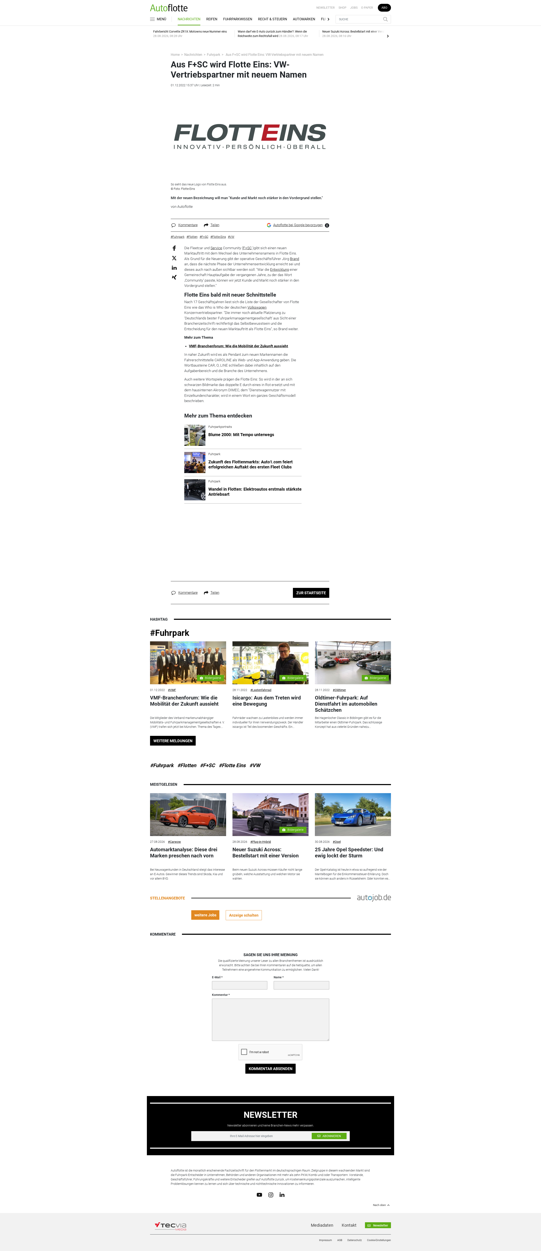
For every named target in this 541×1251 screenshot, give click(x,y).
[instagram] (270, 1194)
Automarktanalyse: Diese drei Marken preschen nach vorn (183, 853)
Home (175, 55)
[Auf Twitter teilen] (174, 258)
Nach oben (379, 1205)
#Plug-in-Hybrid (260, 841)
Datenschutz (354, 1240)
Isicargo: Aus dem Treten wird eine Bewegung (266, 701)
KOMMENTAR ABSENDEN (270, 1068)
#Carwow (174, 841)
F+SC (247, 248)
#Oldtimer (339, 690)
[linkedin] (282, 1194)
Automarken (304, 19)
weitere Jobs (205, 915)
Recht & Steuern (272, 19)
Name (278, 977)
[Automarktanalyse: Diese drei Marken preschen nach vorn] (188, 814)
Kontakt (349, 1225)
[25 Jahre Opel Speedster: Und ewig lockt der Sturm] (353, 814)
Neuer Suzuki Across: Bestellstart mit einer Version (265, 853)
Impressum (325, 1240)
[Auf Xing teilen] (174, 277)
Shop (342, 7)
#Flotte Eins (232, 765)
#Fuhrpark (169, 633)
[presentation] (388, 36)
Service (216, 248)
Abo (384, 7)
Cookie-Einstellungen (379, 1240)
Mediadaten (322, 1225)
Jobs (354, 7)
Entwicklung (279, 269)
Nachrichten (189, 19)
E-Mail (216, 977)
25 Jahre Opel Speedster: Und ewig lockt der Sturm (349, 853)
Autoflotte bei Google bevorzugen (298, 225)
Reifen (211, 19)
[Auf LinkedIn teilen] (174, 267)
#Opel (337, 841)
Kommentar (220, 994)
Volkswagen (256, 307)
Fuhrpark (213, 55)
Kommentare (188, 225)
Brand (294, 259)
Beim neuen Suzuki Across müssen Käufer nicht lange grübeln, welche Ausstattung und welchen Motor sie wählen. (267, 874)
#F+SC (207, 765)
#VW (254, 765)
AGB (339, 1240)
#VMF (172, 690)
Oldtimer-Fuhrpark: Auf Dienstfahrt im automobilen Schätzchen (346, 704)
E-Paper (367, 7)
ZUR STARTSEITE (311, 593)
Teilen (214, 225)
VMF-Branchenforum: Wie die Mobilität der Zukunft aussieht (238, 346)
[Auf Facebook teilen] (174, 247)
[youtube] (259, 1194)
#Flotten (186, 765)
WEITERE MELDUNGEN (173, 741)
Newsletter (325, 7)
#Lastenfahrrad (260, 690)
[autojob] (374, 897)
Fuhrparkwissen (237, 19)
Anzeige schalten (243, 915)
